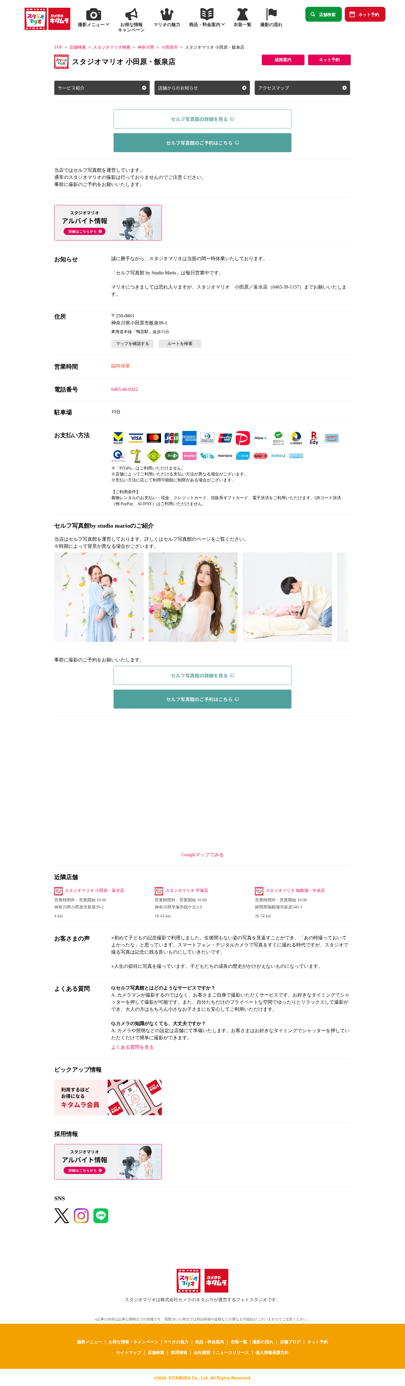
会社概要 (202, 1352)
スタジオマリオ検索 (111, 47)
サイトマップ (128, 1352)
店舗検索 (327, 14)
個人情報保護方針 (272, 1352)
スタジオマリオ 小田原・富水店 (94, 890)
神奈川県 (146, 47)
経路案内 (283, 60)
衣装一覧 (239, 1341)
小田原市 (169, 47)
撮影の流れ (263, 1341)
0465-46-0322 (124, 389)
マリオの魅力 (176, 1341)
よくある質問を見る (132, 1047)
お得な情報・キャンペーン (133, 1341)
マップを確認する (132, 343)
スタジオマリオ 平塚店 (186, 890)
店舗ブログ (290, 1341)
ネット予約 (368, 14)
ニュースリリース (232, 1352)
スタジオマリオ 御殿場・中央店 (295, 890)
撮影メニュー (89, 1341)
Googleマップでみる (202, 854)
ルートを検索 (180, 343)
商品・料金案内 (209, 1341)
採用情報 (179, 1352)
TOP (58, 47)
